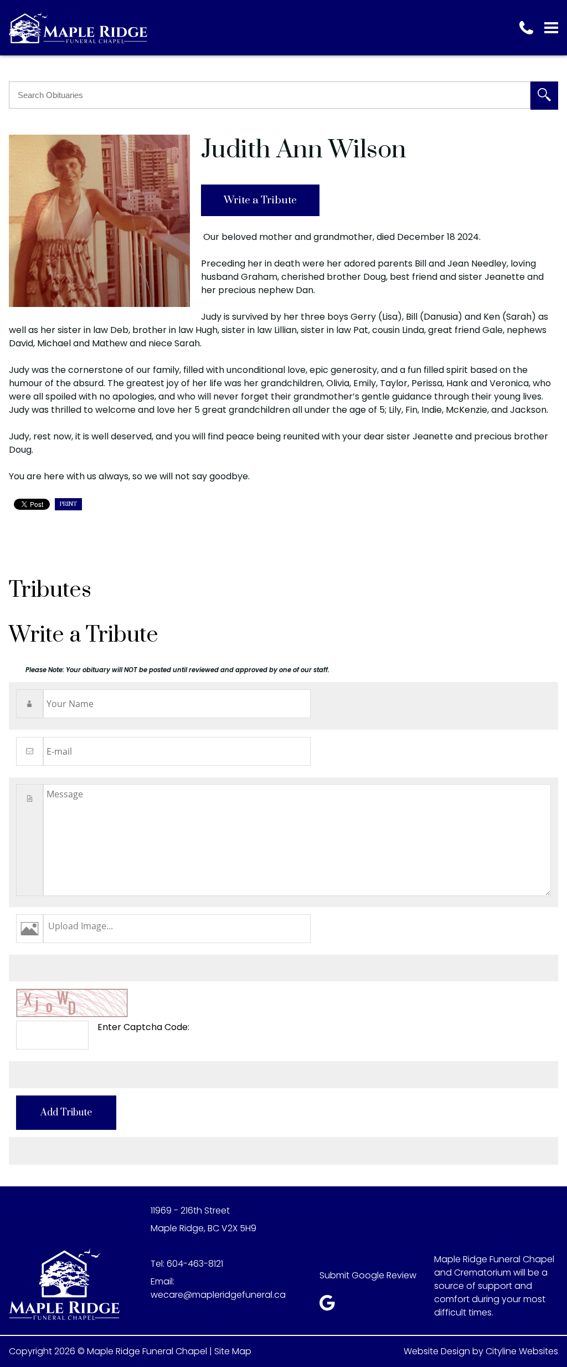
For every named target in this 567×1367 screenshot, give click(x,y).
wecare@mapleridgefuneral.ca (218, 1294)
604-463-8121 (195, 1263)
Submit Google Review (367, 1275)
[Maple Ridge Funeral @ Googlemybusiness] (330, 1305)
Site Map (232, 1351)
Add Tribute (66, 1113)
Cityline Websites (522, 1351)
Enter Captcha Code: (143, 1027)
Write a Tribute (260, 200)
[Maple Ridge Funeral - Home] (78, 27)
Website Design (437, 1351)
